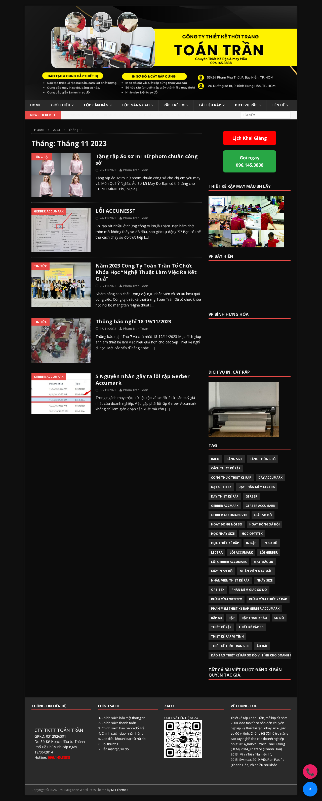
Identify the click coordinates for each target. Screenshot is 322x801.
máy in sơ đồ (222, 571)
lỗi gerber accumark (229, 562)
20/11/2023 (108, 286)
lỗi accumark (241, 552)
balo (215, 459)
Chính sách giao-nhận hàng (122, 733)
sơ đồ (279, 618)
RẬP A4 (216, 618)
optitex (217, 590)
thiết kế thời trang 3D (230, 646)
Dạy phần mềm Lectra (256, 487)
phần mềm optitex (226, 599)
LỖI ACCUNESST (116, 210)
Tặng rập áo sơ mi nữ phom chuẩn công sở (147, 159)
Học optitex (252, 533)
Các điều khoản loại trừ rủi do (124, 738)
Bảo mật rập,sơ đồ (115, 749)
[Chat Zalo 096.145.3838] (310, 789)
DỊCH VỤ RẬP (246, 105)
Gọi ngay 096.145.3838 (249, 161)
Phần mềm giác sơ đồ (249, 590)
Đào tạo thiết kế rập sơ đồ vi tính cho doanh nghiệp (256, 655)
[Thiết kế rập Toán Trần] (161, 97)
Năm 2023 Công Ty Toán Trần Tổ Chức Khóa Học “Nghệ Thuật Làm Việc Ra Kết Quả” (146, 272)
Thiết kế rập (221, 627)
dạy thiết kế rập (224, 496)
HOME (35, 105)
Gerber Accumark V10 (229, 515)
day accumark (270, 477)
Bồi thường (110, 744)
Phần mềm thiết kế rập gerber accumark (245, 608)
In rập (251, 543)
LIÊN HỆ (278, 105)
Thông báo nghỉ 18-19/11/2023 (133, 321)
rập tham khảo (254, 618)
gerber (251, 496)
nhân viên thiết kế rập (230, 580)
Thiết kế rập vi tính (227, 636)
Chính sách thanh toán (119, 723)
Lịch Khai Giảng (249, 138)
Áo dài (262, 646)
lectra (217, 552)
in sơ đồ (270, 543)
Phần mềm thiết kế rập (268, 599)
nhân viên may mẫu (256, 571)
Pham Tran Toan (135, 170)
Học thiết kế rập (225, 543)
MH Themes (119, 790)
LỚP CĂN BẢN (96, 105)
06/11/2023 (108, 390)
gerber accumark (260, 506)
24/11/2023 (108, 218)
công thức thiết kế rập (231, 477)
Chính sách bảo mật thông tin (123, 718)
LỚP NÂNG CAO (136, 105)
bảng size (234, 459)
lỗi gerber (269, 552)
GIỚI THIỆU (60, 105)
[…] (138, 189)
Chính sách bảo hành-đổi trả (123, 728)
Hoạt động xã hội (264, 524)
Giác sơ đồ (263, 515)
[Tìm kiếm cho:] (265, 114)
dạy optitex (221, 487)
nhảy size (265, 580)
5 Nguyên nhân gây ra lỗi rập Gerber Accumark (143, 379)
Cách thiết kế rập (225, 468)
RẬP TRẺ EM (174, 105)
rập (232, 618)
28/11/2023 (108, 170)
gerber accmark (224, 506)
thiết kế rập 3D (251, 627)
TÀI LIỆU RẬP (209, 105)
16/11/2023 (108, 328)
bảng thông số (263, 459)
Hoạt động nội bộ (226, 524)
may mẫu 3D (263, 562)
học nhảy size (223, 533)
